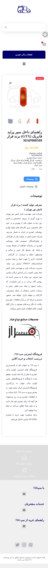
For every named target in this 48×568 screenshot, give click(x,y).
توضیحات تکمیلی (26, 186)
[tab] (32, 179)
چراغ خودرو (32, 158)
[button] (10, 83)
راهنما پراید (17, 163)
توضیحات (30, 179)
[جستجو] (6, 27)
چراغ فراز (27, 163)
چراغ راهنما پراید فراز (25, 160)
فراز (36, 165)
